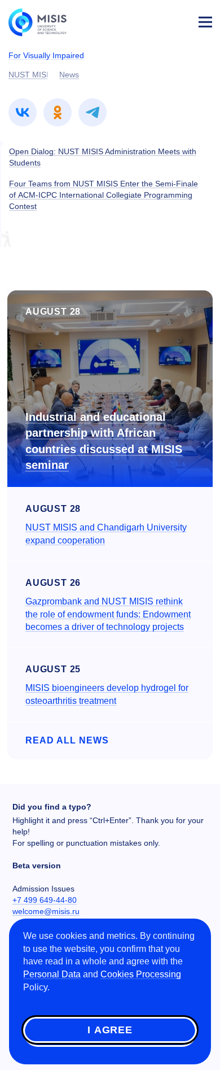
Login (178, 20)
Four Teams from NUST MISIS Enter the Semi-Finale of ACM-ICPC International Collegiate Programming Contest (103, 195)
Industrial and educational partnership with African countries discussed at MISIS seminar (103, 441)
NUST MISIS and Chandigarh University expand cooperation (106, 534)
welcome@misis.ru (46, 911)
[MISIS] (42, 21)
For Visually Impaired (46, 55)
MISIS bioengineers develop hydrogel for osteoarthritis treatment (106, 694)
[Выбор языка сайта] (152, 19)
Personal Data (52, 974)
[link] (22, 112)
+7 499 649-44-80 (44, 899)
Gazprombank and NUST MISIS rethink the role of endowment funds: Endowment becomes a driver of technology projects (108, 614)
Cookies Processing (140, 974)
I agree (110, 1030)
